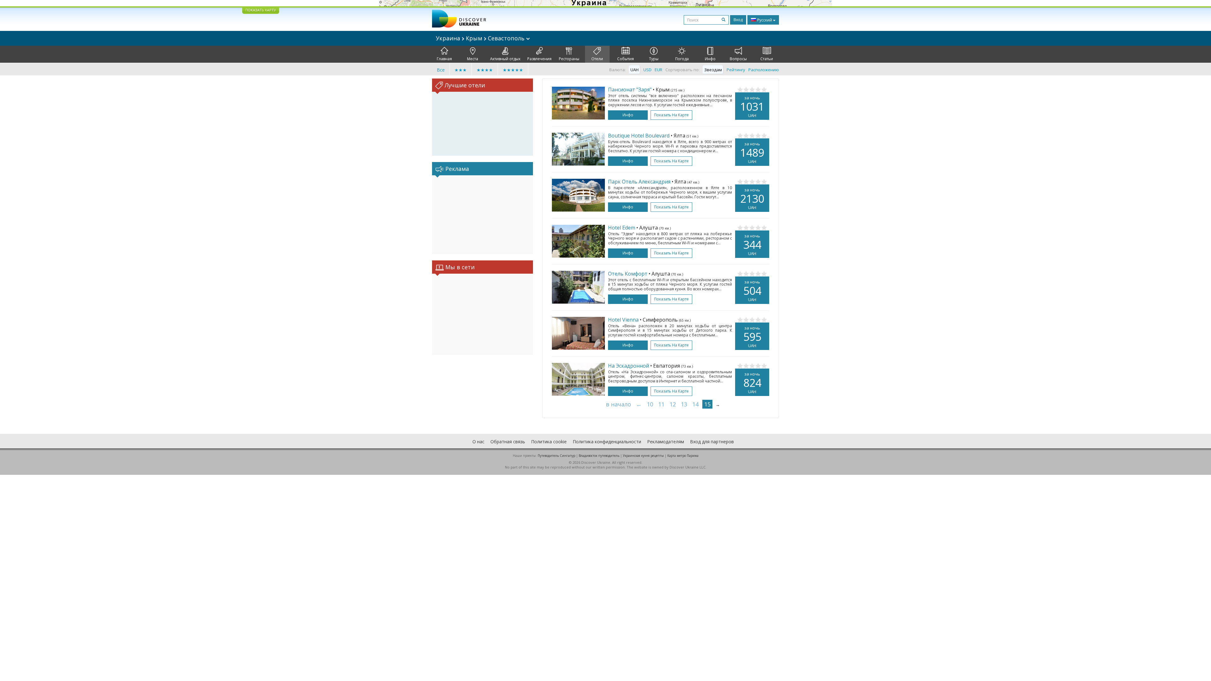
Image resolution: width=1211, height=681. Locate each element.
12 (673, 404)
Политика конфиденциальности (607, 442)
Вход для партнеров (712, 442)
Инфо (710, 58)
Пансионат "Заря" (630, 89)
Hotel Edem (621, 227)
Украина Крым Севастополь (481, 38)
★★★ (460, 70)
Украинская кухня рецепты (643, 455)
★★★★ (485, 70)
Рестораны (569, 58)
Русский (764, 20)
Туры (653, 58)
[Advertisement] (482, 214)
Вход (738, 19)
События (625, 58)
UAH (634, 70)
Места (472, 58)
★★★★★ (513, 70)
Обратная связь (507, 442)
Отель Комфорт (627, 273)
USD (647, 70)
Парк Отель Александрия (639, 181)
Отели (597, 58)
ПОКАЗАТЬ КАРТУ (260, 10)
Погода (682, 58)
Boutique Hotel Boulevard (639, 135)
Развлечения (539, 58)
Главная (444, 58)
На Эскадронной (628, 365)
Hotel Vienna (623, 319)
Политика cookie (549, 442)
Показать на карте (671, 115)
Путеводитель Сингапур (556, 455)
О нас (478, 442)
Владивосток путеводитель (599, 455)
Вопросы (738, 58)
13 (684, 404)
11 (661, 404)
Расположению (763, 70)
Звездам (713, 70)
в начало (618, 404)
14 (695, 404)
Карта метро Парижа (683, 455)
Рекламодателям (665, 442)
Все (441, 70)
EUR (658, 70)
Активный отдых (505, 58)
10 (650, 404)
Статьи (766, 58)
